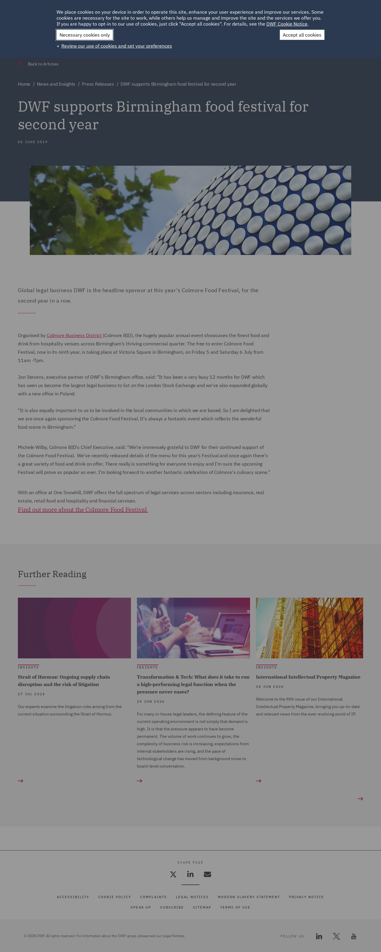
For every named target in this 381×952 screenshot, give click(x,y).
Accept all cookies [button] (302, 35)
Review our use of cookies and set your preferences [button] (116, 46)
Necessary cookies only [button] (85, 35)
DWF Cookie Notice (286, 24)
